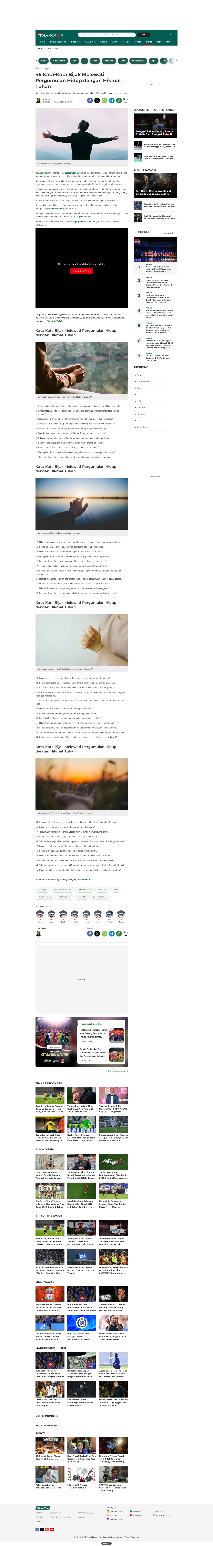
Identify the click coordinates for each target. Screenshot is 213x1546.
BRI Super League (58, 42)
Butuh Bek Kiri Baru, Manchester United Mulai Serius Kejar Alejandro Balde (81, 1307)
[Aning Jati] (39, 100)
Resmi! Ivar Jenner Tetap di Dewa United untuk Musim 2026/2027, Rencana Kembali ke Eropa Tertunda (50, 1109)
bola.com (94, 1537)
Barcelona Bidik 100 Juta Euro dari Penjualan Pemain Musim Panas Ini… (160, 205)
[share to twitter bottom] (97, 934)
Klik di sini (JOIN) (54, 321)
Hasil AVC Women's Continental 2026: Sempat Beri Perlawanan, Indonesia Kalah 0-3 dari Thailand (158, 298)
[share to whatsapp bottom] (104, 934)
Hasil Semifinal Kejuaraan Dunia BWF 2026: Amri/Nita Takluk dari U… (160, 157)
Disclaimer (55, 1513)
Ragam (149, 42)
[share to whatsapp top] (104, 100)
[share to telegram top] (112, 100)
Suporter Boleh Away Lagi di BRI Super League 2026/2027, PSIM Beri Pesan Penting (50, 1270)
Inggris (103, 42)
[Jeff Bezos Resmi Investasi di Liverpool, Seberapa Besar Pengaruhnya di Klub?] (155, 185)
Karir (81, 1517)
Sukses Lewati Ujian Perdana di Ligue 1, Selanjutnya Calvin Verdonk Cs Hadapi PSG (113, 1138)
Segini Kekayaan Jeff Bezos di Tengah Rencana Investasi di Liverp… (160, 217)
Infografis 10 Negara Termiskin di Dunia (77, 1486)
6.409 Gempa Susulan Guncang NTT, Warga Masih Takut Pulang (113, 1488)
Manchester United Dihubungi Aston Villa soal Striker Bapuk (80, 1402)
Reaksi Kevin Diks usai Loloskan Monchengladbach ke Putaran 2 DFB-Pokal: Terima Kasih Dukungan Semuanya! (81, 1138)
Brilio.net (114, 1515)
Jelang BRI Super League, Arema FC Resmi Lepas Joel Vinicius (81, 1270)
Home (42, 42)
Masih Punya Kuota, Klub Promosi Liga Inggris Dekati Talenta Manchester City (113, 1336)
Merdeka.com (116, 1519)
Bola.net (159, 1511)
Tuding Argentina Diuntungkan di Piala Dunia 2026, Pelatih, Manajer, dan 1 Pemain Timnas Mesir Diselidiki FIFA (113, 1175)
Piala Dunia (90, 42)
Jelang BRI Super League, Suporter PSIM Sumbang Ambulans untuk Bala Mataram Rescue (111, 1241)
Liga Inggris (45, 1282)
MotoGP (137, 42)
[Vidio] (47, 1529)
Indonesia (75, 42)
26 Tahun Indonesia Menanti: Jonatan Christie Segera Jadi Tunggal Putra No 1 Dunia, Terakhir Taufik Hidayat (159, 329)
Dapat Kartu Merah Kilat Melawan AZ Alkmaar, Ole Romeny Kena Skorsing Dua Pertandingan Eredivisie (50, 1138)
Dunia (114, 42)
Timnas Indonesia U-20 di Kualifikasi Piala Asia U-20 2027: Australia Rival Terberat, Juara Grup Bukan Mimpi (81, 1109)
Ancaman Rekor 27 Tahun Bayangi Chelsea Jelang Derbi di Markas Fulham (112, 1307)
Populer (144, 232)
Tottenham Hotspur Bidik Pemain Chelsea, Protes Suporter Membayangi (48, 1336)
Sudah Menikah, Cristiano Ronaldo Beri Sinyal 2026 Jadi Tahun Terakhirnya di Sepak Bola (80, 1204)
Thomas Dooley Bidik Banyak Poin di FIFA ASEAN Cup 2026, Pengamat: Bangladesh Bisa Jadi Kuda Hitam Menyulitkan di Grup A (113, 1109)
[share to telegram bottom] (112, 934)
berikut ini (86, 879)
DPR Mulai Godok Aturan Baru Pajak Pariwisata (48, 1457)
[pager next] (176, 61)
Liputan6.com (116, 1511)
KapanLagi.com (163, 1515)
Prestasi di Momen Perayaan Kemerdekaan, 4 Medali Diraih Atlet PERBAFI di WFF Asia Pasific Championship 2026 (159, 344)
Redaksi (40, 1517)
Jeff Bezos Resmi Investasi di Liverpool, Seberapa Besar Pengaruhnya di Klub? (154, 192)
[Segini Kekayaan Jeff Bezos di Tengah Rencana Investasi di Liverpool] (138, 217)
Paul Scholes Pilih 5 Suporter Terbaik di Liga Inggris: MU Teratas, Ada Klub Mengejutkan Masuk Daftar (113, 1402)
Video (159, 42)
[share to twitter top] (97, 100)
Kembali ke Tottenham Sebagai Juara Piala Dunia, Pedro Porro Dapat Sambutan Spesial (112, 1204)
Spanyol (125, 42)
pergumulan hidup (73, 172)
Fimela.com (138, 1515)
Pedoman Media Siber (61, 1517)
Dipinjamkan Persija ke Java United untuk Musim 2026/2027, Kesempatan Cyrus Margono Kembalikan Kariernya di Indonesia (113, 1270)
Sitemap (39, 1521)
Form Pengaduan (87, 1513)
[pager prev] (37, 61)
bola (51, 35)
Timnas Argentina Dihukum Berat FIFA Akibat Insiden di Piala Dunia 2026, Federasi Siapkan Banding (81, 1175)
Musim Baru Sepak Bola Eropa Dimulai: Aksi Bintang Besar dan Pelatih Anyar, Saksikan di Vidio (159, 313)
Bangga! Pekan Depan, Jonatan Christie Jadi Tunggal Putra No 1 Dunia (155, 133)
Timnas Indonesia (49, 1083)
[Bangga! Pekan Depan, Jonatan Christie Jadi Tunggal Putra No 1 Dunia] (155, 125)
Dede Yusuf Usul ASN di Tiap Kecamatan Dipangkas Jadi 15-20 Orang (81, 1459)
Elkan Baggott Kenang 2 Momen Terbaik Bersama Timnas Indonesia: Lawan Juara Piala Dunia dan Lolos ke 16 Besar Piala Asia (49, 1175)
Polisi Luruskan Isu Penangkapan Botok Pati (48, 1486)
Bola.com (137, 1511)
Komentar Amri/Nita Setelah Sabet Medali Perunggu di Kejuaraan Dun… (160, 145)
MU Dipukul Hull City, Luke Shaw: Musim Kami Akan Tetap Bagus (49, 1402)
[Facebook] (37, 1529)
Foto (168, 42)
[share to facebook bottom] (90, 934)
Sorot (40, 1433)
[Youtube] (52, 1529)
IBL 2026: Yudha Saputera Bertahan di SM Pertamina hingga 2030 (158, 358)
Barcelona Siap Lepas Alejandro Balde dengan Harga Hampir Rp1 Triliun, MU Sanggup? (80, 1374)
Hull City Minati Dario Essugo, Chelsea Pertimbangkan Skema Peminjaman (79, 1336)
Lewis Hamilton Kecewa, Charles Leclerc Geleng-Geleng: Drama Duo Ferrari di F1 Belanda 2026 (159, 283)
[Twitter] (42, 1529)
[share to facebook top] (90, 100)
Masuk (170, 35)
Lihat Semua (168, 233)
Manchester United (51, 1348)
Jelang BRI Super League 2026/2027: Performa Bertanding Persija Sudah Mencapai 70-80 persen (80, 1241)
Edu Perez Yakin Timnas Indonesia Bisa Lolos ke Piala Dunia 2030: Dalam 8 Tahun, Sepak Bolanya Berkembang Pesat (50, 1204)
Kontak (39, 1513)
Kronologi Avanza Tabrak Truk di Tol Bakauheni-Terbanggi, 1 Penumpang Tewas (111, 1459)
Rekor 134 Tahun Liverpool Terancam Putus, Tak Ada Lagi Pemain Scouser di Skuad (49, 1307)
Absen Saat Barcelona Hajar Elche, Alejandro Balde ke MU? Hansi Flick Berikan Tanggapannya (113, 1374)
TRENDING (141, 367)
